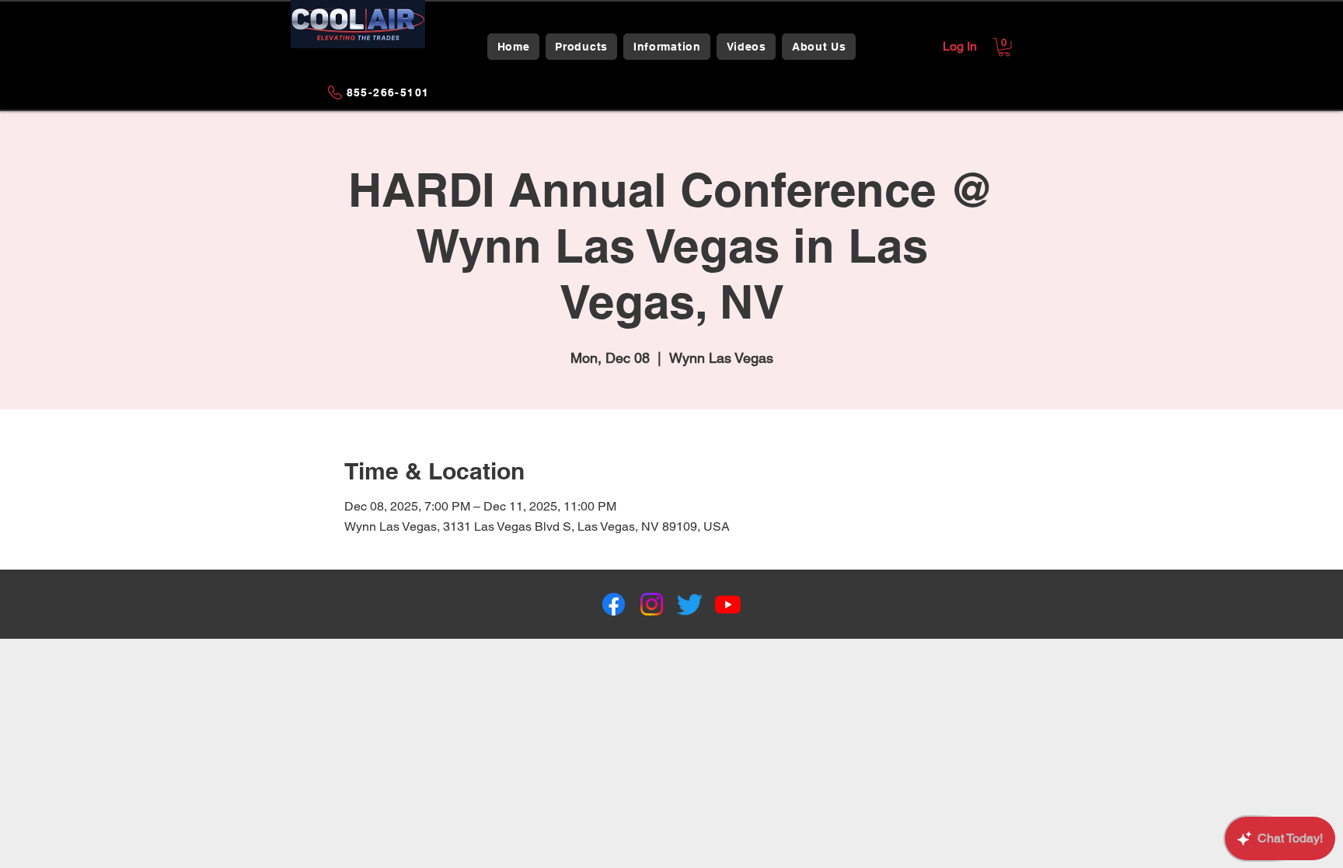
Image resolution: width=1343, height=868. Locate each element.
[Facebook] (613, 604)
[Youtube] (728, 604)
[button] (582, 46)
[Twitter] (690, 604)
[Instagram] (652, 604)
